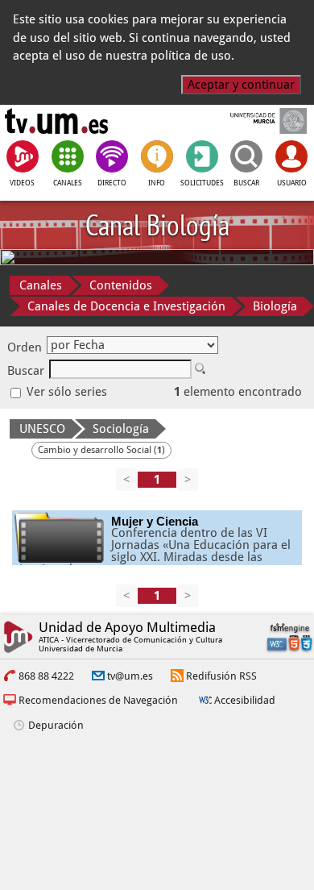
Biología (275, 306)
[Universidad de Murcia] (257, 121)
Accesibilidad (244, 700)
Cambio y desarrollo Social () (101, 449)
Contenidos (120, 285)
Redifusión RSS (221, 676)
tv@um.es (130, 676)
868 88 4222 (46, 676)
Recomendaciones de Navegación (98, 700)
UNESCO (42, 429)
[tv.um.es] (56, 121)
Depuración (56, 725)
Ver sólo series (65, 392)
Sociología (121, 429)
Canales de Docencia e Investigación (126, 306)
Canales (40, 285)
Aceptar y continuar (241, 84)
